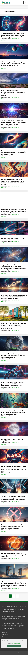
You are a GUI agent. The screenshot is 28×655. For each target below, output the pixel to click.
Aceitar (14, 646)
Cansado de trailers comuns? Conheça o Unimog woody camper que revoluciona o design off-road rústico (13, 211)
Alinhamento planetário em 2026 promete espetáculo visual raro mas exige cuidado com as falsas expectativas (13, 63)
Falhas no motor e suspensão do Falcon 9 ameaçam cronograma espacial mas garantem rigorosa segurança (13, 526)
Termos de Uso (5, 636)
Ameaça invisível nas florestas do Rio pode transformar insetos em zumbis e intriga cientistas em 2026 (13, 412)
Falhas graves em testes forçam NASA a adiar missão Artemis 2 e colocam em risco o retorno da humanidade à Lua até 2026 (13, 468)
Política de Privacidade (16, 643)
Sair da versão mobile (14, 653)
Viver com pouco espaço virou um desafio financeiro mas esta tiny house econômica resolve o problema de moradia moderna (13, 326)
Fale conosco (5, 634)
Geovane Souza (15, 38)
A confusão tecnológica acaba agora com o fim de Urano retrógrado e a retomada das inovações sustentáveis (14, 296)
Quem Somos (5, 632)
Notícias (3, 40)
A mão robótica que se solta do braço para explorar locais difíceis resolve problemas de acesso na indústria (12, 384)
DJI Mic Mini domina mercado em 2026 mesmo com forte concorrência (13, 239)
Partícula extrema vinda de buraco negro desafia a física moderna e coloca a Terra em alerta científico (13, 152)
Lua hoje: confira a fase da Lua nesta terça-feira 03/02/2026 (12, 440)
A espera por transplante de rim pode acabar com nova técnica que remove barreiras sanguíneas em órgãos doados (13, 35)
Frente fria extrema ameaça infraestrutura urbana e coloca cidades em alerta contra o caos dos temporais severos (13, 93)
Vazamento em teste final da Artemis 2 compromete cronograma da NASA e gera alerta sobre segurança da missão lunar (13, 498)
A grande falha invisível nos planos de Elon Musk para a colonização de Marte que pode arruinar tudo (13, 355)
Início (2, 7)
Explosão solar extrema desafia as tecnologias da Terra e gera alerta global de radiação (13, 555)
